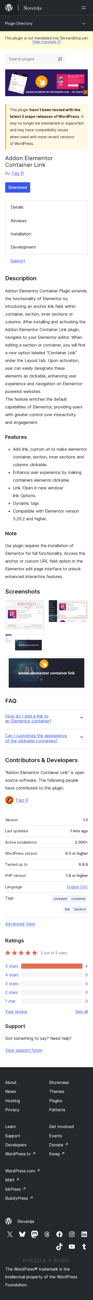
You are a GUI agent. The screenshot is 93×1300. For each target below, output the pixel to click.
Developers (16, 1144)
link (67, 909)
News (10, 1091)
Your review (16, 1011)
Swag (57, 1153)
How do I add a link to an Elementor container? (28, 718)
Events (55, 1135)
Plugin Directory (19, 23)
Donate (58, 1144)
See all (81, 1011)
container (78, 899)
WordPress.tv (20, 1153)
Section (80, 909)
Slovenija (25, 1221)
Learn (10, 1126)
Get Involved (61, 1126)
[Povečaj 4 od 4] (80, 663)
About (11, 1082)
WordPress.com (22, 1170)
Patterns (57, 1109)
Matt (12, 1179)
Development (23, 247)
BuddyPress (19, 1198)
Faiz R (18, 173)
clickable (60, 899)
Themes (56, 1091)
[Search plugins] (60, 59)
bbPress (15, 1189)
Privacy (12, 1109)
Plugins (55, 1100)
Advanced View (20, 923)
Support (17, 260)
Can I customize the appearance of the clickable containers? (36, 738)
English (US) (77, 887)
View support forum (23, 1050)
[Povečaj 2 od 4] (80, 607)
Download (18, 187)
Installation (21, 233)
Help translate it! (47, 41)
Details (17, 207)
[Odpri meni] (84, 7)
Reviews (19, 220)
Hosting (12, 1100)
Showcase (59, 1082)
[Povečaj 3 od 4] (37, 641)
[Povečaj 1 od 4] (37, 607)
